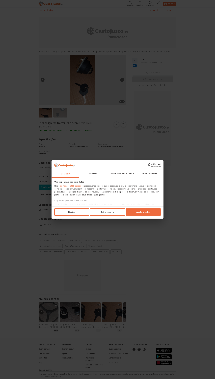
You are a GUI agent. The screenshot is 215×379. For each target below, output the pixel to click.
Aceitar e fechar (143, 212)
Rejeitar (71, 212)
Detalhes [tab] (93, 173)
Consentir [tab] (65, 174)
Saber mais (106, 212)
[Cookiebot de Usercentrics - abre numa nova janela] (150, 165)
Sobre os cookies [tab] (149, 173)
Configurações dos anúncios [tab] (121, 173)
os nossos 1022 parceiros (72, 186)
